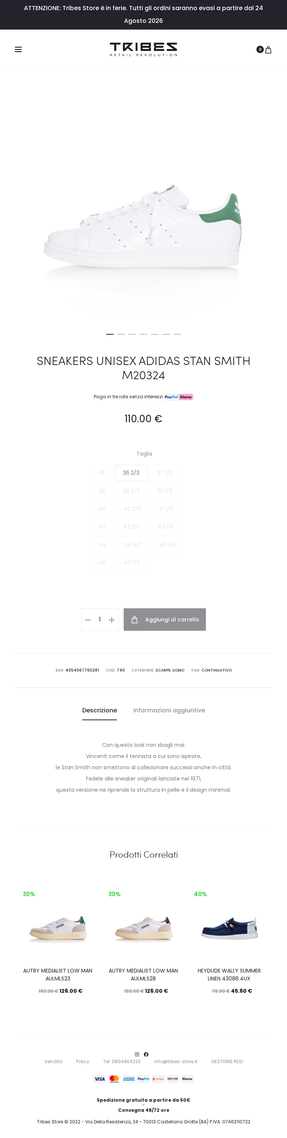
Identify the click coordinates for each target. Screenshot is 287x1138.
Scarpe (162, 670)
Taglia (144, 453)
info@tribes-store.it (175, 1061)
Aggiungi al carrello (171, 619)
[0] (268, 49)
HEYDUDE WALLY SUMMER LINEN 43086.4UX (229, 974)
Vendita (53, 1061)
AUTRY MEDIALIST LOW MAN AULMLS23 (57, 974)
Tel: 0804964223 (122, 1061)
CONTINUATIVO (216, 670)
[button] (109, 332)
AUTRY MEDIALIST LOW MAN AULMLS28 (143, 974)
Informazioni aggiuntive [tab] (169, 710)
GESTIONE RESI (227, 1061)
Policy (82, 1061)
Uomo (178, 670)
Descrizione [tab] (99, 710)
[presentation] (25, 919)
